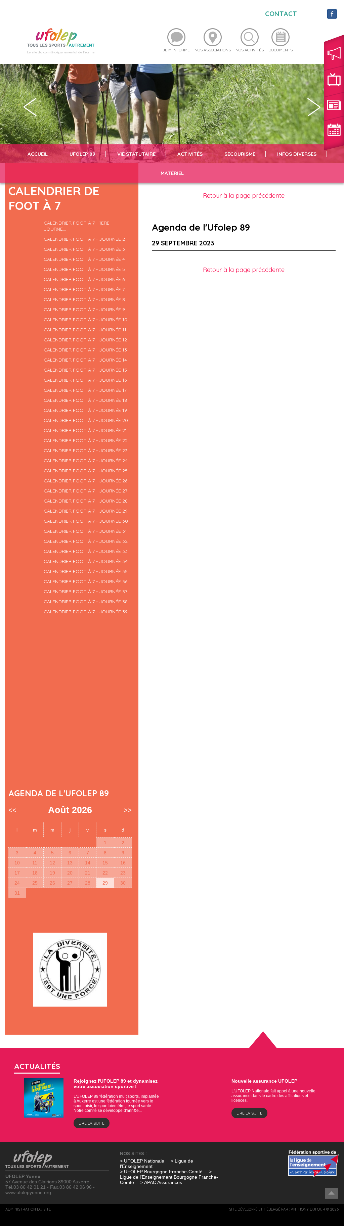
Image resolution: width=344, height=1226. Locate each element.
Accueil (38, 154)
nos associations (213, 49)
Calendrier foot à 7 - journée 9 (84, 309)
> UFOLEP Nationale (142, 1161)
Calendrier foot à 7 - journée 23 (86, 450)
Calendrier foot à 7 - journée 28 (86, 501)
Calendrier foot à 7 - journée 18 (85, 400)
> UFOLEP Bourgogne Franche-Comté (162, 1171)
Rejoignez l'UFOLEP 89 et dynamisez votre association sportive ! (116, 1083)
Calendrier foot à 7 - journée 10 (85, 320)
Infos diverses (296, 154)
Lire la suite (91, 1123)
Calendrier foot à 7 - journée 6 (84, 279)
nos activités (249, 49)
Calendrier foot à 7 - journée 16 (85, 380)
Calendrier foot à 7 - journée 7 (84, 289)
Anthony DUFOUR (308, 1209)
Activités (190, 154)
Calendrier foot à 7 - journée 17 (85, 390)
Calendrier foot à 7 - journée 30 (86, 521)
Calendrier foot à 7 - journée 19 (85, 410)
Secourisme (239, 154)
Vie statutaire (136, 154)
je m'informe (176, 49)
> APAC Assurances (161, 1182)
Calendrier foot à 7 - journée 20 (86, 420)
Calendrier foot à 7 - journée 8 (84, 299)
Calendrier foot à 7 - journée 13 (85, 350)
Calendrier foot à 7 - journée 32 (86, 541)
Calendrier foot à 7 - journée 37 (85, 591)
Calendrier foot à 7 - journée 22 (86, 440)
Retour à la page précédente (244, 195)
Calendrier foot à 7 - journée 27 (85, 491)
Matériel (172, 173)
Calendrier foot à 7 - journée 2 (84, 239)
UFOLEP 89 (82, 154)
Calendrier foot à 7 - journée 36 (85, 581)
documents (280, 49)
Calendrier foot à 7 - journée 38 (86, 602)
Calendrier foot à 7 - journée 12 (85, 340)
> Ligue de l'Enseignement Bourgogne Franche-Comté (169, 1177)
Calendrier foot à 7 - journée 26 (85, 481)
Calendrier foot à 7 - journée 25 (86, 471)
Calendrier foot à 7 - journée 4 (84, 259)
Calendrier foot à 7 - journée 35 (86, 571)
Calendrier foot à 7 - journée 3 (84, 249)
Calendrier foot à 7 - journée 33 (86, 551)
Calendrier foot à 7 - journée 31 (85, 531)
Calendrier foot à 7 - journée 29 (86, 511)
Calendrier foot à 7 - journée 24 (86, 461)
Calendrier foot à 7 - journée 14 (85, 360)
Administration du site (28, 1209)
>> (128, 810)
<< (12, 810)
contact (281, 13)
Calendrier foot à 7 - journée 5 (84, 269)
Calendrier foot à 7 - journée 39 (86, 612)
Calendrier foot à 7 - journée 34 (86, 561)
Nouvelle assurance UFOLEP (264, 1081)
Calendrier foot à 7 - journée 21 (85, 430)
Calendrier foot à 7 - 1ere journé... (77, 226)
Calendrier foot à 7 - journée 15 (85, 370)
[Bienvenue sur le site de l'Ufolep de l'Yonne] (60, 37)
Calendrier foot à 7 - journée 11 (85, 330)
